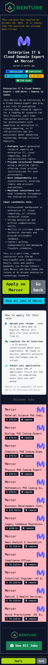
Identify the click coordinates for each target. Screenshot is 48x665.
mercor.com (16, 71)
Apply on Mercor (15, 287)
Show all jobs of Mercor (24, 300)
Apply (18, 661)
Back (41, 661)
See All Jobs (25, 646)
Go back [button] (38, 287)
